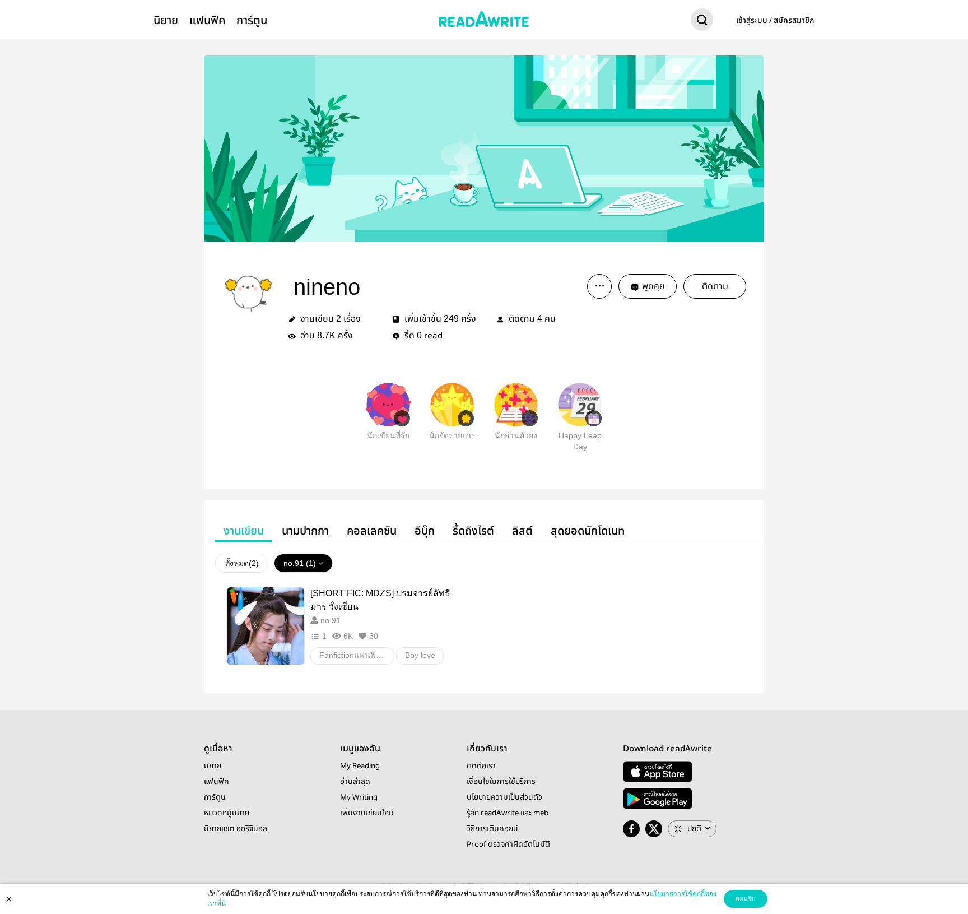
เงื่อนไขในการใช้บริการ (501, 782)
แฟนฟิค (207, 20)
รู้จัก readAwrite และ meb (507, 813)
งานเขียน (244, 531)
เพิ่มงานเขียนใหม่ (367, 813)
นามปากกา (305, 531)
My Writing (359, 797)
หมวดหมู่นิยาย (226, 813)
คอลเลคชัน (372, 531)
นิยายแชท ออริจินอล (235, 829)
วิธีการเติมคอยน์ (492, 829)
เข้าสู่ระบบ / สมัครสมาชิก (775, 21)
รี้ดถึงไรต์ (473, 531)
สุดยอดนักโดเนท (588, 531)
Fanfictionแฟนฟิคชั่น (355, 655)
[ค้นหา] (702, 21)
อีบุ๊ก (425, 531)
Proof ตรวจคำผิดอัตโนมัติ (508, 844)
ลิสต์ (522, 531)
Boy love (420, 655)
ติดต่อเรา (481, 766)
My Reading (360, 766)
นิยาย (165, 20)
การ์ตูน (251, 20)
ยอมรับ (746, 899)
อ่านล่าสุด (355, 782)
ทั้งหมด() (242, 563)
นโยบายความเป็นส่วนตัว (504, 797)
